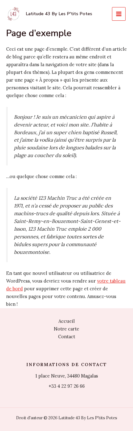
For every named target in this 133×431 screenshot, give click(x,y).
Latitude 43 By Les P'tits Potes (59, 14)
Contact (66, 336)
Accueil (66, 321)
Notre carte (66, 329)
